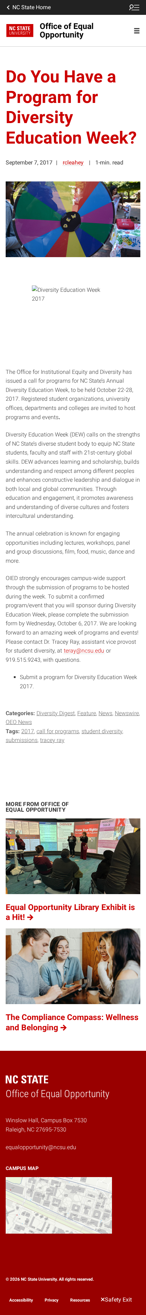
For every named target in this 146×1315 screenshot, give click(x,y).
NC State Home (31, 7)
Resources (80, 1300)
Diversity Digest (55, 713)
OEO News (19, 722)
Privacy (51, 1300)
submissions (22, 740)
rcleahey (73, 162)
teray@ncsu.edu (84, 650)
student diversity (102, 731)
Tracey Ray (52, 740)
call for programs (57, 731)
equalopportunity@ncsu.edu (41, 1147)
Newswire (127, 713)
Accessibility (21, 1300)
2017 (27, 731)
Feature (86, 713)
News (105, 713)
